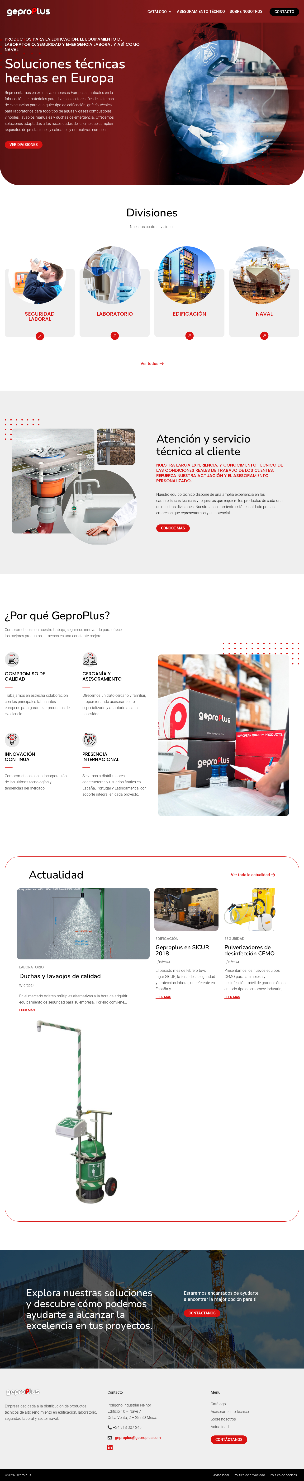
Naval (264, 314)
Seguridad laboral (40, 316)
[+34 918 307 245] (110, 1427)
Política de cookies (283, 1475)
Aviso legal (221, 1475)
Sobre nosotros (223, 1419)
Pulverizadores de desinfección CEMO (249, 950)
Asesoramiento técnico (230, 1411)
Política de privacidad (249, 1475)
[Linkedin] (110, 1447)
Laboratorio (115, 314)
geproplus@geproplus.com (138, 1437)
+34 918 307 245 (127, 1427)
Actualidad (220, 1427)
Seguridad (234, 939)
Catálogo (218, 1404)
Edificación (189, 314)
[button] (160, 12)
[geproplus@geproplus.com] (110, 1438)
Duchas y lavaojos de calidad (60, 976)
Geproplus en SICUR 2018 (182, 950)
